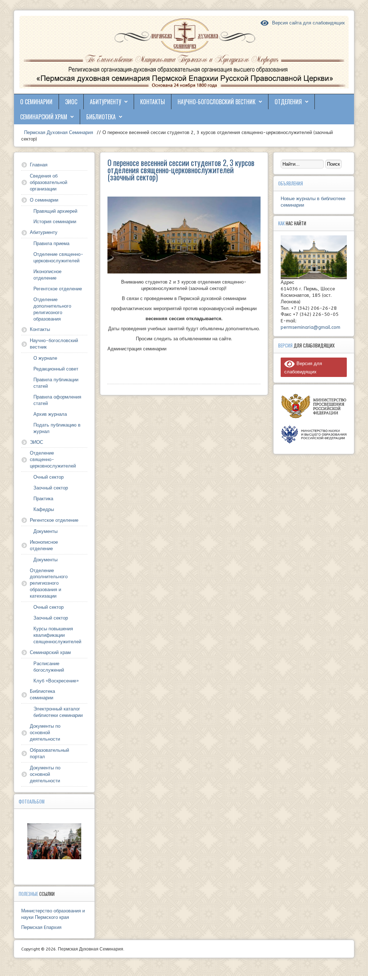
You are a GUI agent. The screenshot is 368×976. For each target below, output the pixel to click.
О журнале (45, 358)
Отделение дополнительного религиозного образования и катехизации (49, 583)
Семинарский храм (43, 116)
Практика (43, 498)
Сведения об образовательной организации (48, 182)
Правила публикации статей (55, 383)
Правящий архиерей (55, 211)
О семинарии (36, 101)
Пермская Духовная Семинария (58, 132)
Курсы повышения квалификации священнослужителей (57, 635)
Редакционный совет (55, 369)
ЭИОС (71, 101)
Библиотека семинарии (42, 694)
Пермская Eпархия (41, 927)
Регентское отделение (57, 288)
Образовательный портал (49, 753)
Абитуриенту (105, 101)
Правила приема (51, 243)
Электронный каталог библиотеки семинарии (58, 712)
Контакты (152, 101)
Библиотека (101, 116)
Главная (38, 164)
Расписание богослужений (48, 667)
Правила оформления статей (57, 400)
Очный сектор (48, 477)
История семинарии (54, 221)
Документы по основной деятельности (45, 732)
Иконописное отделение (47, 275)
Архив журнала (50, 414)
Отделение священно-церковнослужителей (58, 257)
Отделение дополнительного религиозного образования (52, 309)
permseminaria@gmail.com (310, 327)
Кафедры (43, 509)
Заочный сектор (50, 488)
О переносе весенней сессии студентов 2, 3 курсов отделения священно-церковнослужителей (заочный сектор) (180, 170)
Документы (45, 531)
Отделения (288, 101)
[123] (54, 841)
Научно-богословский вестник (217, 101)
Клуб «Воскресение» (56, 680)
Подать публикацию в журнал (56, 428)
